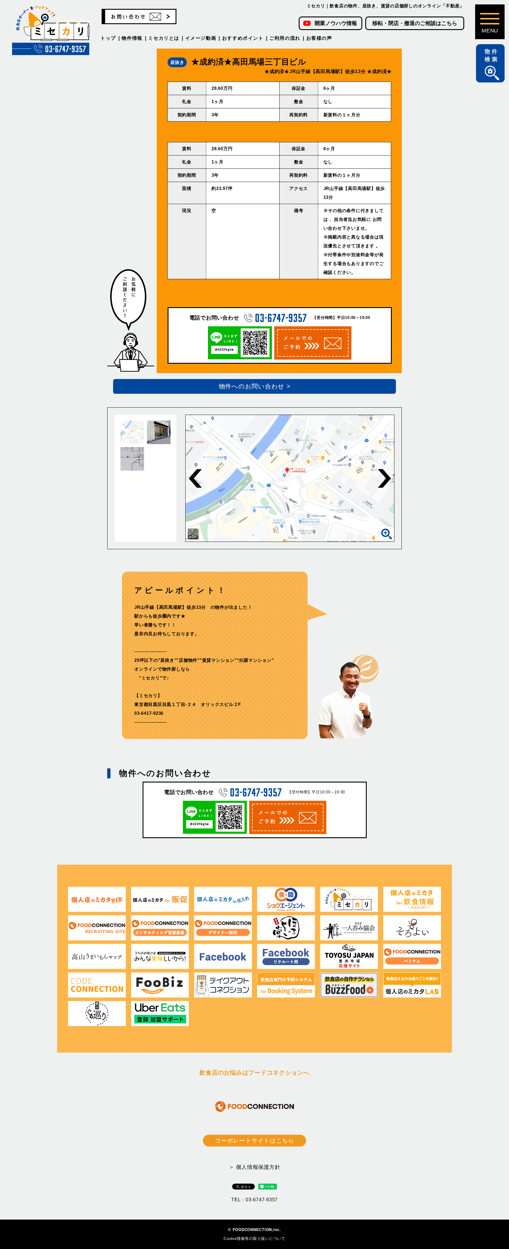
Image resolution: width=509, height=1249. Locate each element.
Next (384, 478)
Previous (195, 478)
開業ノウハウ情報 (336, 23)
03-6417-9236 (148, 713)
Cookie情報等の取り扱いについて (254, 1238)
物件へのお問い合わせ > (254, 386)
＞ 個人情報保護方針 (254, 1167)
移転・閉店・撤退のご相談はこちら (414, 23)
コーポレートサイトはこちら (254, 1140)
